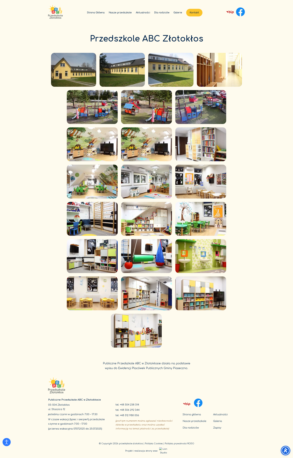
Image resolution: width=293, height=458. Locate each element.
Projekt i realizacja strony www (141, 451)
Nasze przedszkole (120, 12)
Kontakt (194, 12)
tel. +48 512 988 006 (127, 415)
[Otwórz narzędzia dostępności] (7, 442)
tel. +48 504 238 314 (127, 404)
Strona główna (192, 414)
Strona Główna (96, 12)
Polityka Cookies (154, 443)
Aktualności (143, 12)
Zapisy (217, 427)
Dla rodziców (161, 12)
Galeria (217, 421)
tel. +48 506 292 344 (127, 410)
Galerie (177, 12)
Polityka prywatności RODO (179, 443)
